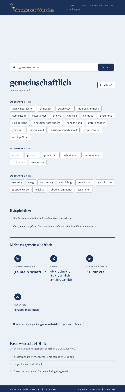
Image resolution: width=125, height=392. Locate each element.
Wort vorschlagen (73, 7)
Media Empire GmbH (32, 389)
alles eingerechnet (22, 108)
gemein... (17, 130)
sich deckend (19, 123)
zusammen (37, 162)
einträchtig (65, 182)
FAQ (84, 5)
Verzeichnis (95, 5)
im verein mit (36, 130)
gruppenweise (91, 130)
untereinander (96, 123)
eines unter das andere (47, 123)
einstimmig (106, 115)
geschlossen (65, 108)
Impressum (83, 389)
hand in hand (74, 123)
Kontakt (109, 5)
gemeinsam (19, 115)
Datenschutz (96, 389)
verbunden (18, 162)
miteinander (39, 115)
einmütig (88, 115)
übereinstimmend (88, 108)
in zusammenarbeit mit (63, 130)
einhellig (72, 115)
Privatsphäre (109, 389)
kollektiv (39, 189)
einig (31, 182)
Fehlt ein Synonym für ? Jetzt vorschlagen (48, 324)
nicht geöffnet (20, 137)
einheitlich (46, 108)
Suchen (106, 67)
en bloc (57, 115)
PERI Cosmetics (50, 389)
